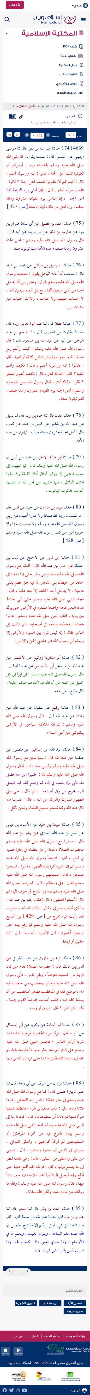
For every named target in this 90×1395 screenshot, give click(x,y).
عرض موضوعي (66, 83)
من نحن (18, 1336)
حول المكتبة (68, 65)
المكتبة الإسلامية (50, 33)
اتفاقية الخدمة (52, 1336)
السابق (23, 1272)
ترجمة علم (50, 1303)
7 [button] (73, 135)
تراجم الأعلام (66, 92)
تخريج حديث (75, 1311)
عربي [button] (77, 5)
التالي (12, 1272)
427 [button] (39, 136)
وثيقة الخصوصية (75, 1336)
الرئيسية (77, 107)
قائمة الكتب (68, 74)
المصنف (64, 107)
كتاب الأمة (68, 55)
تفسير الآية (75, 1303)
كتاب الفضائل (48, 107)
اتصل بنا (33, 1336)
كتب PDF (70, 46)
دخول (13, 4)
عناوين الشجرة (26, 1303)
